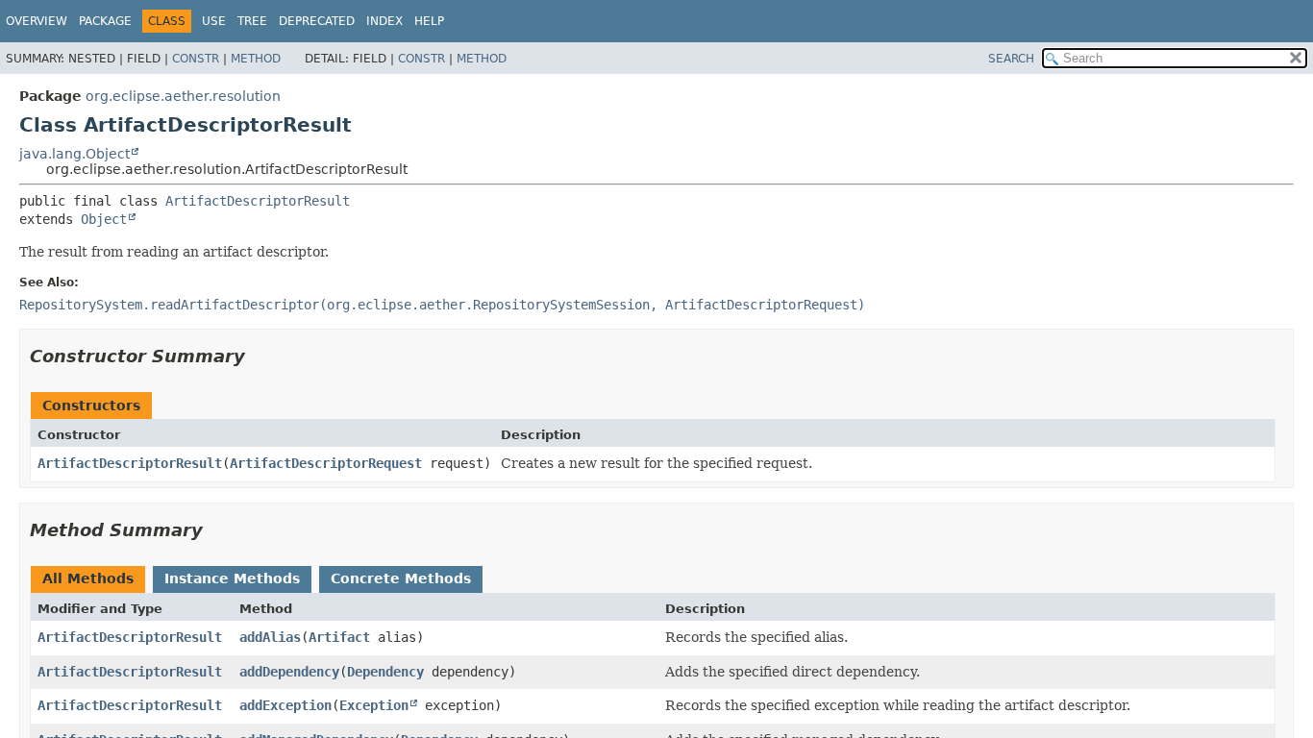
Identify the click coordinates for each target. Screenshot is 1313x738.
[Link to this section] (258, 356)
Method (256, 58)
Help (429, 21)
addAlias (270, 637)
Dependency (385, 671)
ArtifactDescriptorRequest (326, 463)
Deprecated (317, 21)
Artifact (339, 637)
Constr (195, 58)
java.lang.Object (74, 153)
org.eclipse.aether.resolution (183, 96)
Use (214, 21)
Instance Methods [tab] (232, 578)
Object (104, 219)
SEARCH (1011, 58)
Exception (374, 705)
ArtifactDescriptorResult (257, 201)
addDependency (289, 671)
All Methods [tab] (88, 578)
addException (285, 705)
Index (384, 21)
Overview (36, 21)
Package (105, 21)
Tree (252, 21)
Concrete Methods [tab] (401, 578)
